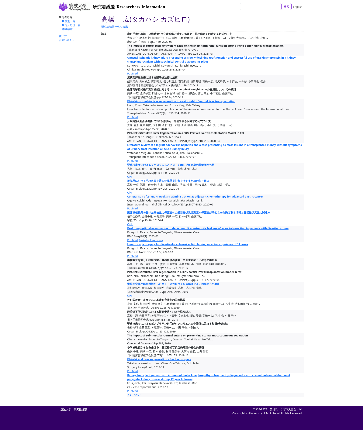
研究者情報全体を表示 (114, 26)
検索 (286, 6)
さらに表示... (135, 395)
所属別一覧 (68, 21)
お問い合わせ (67, 40)
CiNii (130, 176)
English (297, 7)
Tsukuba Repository (151, 240)
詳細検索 (67, 29)
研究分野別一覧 (71, 25)
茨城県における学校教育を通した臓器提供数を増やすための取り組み (168, 180)
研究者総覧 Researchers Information (129, 6)
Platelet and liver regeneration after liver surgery (159, 359)
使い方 (63, 36)
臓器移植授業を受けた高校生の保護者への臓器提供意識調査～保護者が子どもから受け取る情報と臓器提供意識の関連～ (198, 212)
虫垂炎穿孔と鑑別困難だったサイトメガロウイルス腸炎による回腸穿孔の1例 (173, 284)
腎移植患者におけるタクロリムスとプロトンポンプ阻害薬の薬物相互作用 (171, 165)
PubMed (132, 73)
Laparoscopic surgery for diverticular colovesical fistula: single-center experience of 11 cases (187, 244)
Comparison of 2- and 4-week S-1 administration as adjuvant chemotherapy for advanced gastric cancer (195, 196)
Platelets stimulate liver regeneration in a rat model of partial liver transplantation (181, 101)
